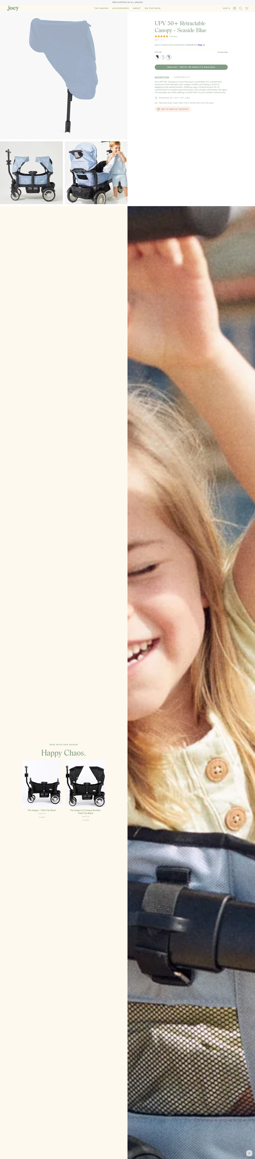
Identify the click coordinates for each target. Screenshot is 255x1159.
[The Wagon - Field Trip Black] (42, 783)
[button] (101, 8)
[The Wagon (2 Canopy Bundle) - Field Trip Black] (86, 783)
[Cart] (247, 8)
